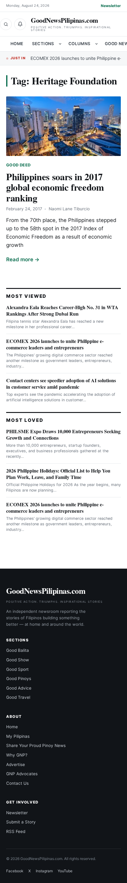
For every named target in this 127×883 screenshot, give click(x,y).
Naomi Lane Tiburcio (69, 208)
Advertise (15, 764)
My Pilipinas (18, 736)
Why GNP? (16, 755)
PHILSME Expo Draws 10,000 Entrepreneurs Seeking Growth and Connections (63, 434)
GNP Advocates (22, 773)
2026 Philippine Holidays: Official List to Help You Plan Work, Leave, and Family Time (58, 473)
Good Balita (17, 650)
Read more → (22, 259)
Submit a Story (21, 821)
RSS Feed (15, 831)
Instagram (44, 871)
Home (16, 43)
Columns (79, 43)
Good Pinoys (18, 678)
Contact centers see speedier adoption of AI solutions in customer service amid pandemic (61, 383)
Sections (43, 43)
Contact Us (17, 783)
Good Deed (18, 165)
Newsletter (111, 5)
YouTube (65, 871)
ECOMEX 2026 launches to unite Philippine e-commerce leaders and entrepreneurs (55, 344)
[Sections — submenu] (60, 44)
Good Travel (18, 697)
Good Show (17, 659)
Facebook (14, 871)
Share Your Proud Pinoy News (36, 745)
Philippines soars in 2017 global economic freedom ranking (55, 187)
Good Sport (17, 669)
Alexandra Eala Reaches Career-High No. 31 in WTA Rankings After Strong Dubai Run (62, 310)
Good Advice (18, 688)
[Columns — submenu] (96, 44)
